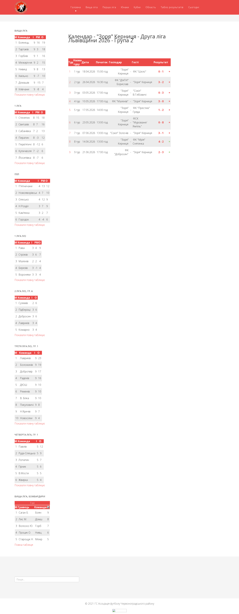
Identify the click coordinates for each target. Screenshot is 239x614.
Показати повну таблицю (29, 94)
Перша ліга (109, 7)
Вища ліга (92, 7)
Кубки (137, 7)
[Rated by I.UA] (119, 611)
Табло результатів (172, 7)
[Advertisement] (200, 50)
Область (151, 7)
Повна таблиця (23, 545)
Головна (76, 7)
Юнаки (125, 7)
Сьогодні (193, 7)
